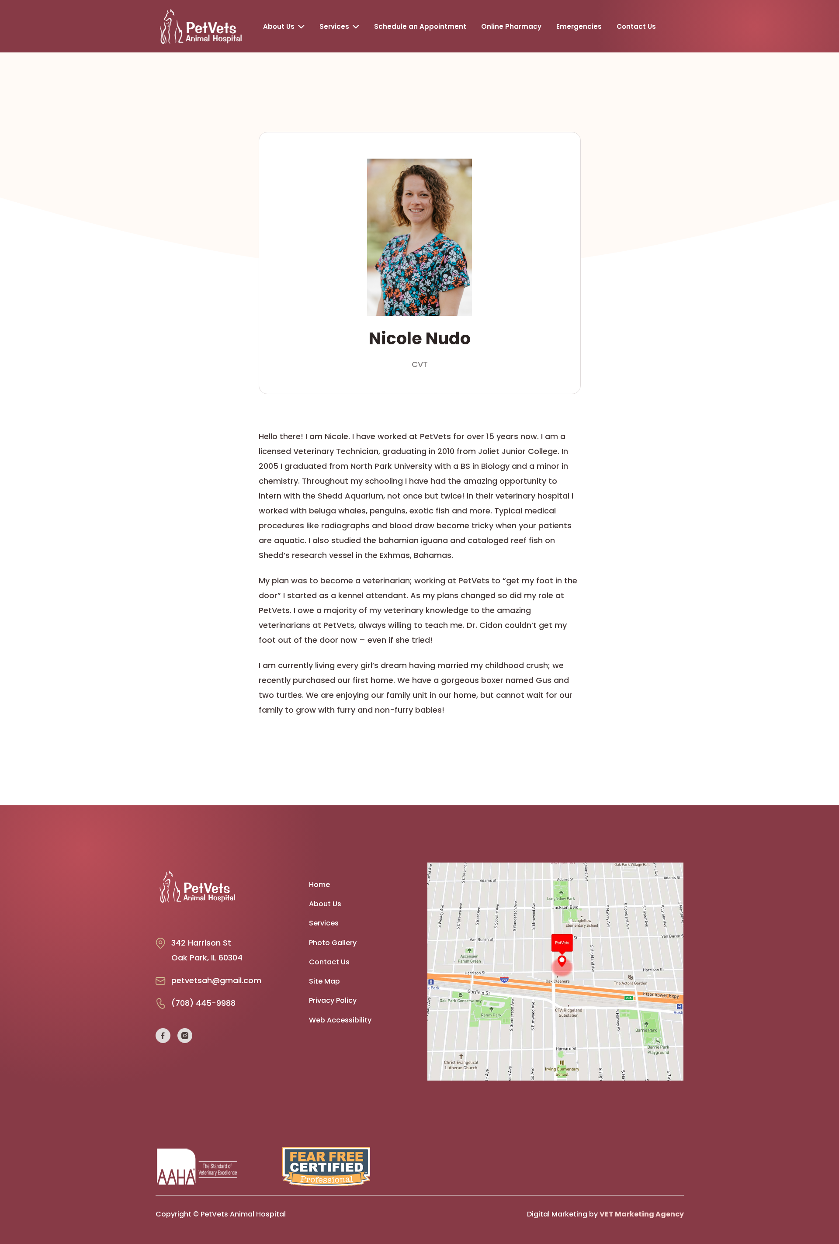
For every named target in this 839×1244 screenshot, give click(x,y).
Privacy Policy (333, 1001)
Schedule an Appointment (420, 26)
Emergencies (579, 26)
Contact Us (636, 26)
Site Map (324, 981)
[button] (284, 26)
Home (319, 885)
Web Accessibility (340, 1020)
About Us (325, 904)
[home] (203, 26)
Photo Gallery (333, 943)
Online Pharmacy (511, 26)
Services (324, 923)
